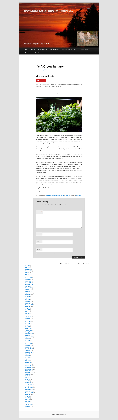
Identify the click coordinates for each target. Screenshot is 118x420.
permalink (78, 195)
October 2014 (28, 350)
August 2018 (28, 294)
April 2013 (27, 381)
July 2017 (27, 308)
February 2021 (28, 277)
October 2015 (28, 335)
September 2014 (29, 352)
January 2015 (28, 345)
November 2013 (29, 369)
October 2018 (28, 291)
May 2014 (27, 359)
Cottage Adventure (50, 195)
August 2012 (28, 394)
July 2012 (27, 396)
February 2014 (28, 364)
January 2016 (28, 332)
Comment (39, 212)
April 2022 (27, 267)
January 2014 (28, 365)
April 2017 (27, 313)
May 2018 (27, 298)
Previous (27, 58)
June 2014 (27, 357)
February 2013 (28, 384)
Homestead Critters (42, 49)
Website (38, 249)
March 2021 (28, 276)
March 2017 (28, 315)
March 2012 (28, 403)
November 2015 (29, 333)
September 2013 (29, 372)
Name (39, 233)
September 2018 (29, 293)
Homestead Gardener (54, 49)
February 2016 (28, 330)
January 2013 (28, 386)
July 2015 (27, 338)
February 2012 (28, 404)
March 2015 (28, 342)
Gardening (57, 195)
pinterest (41, 80)
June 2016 (27, 323)
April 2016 (27, 326)
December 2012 (29, 387)
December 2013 (29, 367)
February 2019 (28, 288)
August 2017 (28, 306)
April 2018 (27, 299)
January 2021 (28, 279)
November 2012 (29, 389)
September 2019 (29, 284)
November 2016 (29, 320)
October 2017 (28, 303)
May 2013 (27, 379)
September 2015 (29, 337)
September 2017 (29, 305)
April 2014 (27, 360)
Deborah (68, 195)
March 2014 (28, 362)
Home (26, 49)
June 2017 (27, 310)
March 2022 (28, 269)
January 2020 (28, 282)
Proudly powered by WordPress (59, 414)
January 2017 (28, 318)
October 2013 (28, 371)
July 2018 (27, 296)
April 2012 (27, 401)
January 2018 (28, 301)
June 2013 (27, 377)
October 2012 (28, 391)
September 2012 (29, 392)
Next (91, 58)
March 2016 (28, 328)
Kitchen (62, 195)
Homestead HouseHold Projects (69, 49)
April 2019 (27, 286)
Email (39, 241)
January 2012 (28, 406)
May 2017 (27, 311)
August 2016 (28, 321)
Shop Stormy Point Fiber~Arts (32, 52)
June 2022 (27, 266)
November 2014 (29, 349)
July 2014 (27, 355)
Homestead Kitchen (83, 49)
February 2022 (28, 271)
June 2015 (27, 340)
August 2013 (28, 374)
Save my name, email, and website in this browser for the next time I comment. (55, 253)
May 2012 (27, 399)
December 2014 (29, 347)
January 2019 (28, 289)
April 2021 (27, 274)
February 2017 (28, 316)
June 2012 (27, 398)
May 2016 (27, 325)
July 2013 (27, 376)
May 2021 (27, 272)
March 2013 (28, 382)
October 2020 (28, 281)
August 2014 (28, 354)
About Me (33, 49)
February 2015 (28, 343)
